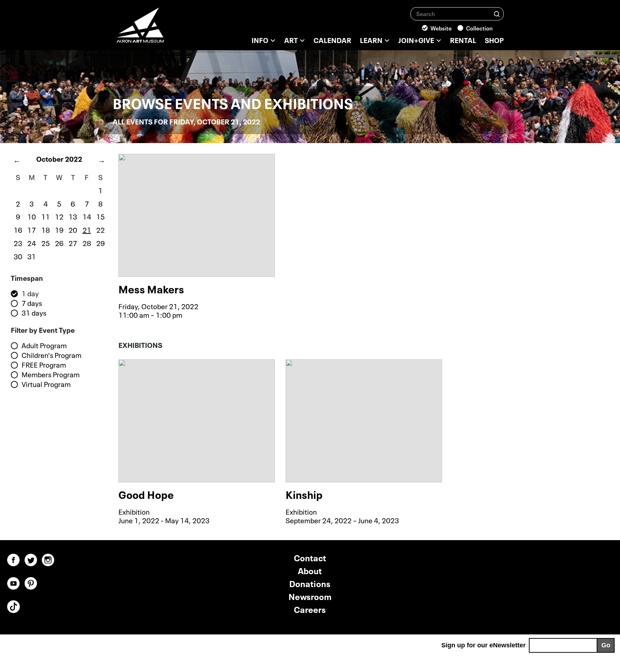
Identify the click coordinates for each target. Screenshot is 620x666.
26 (59, 242)
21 (87, 229)
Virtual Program (46, 384)
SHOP (494, 39)
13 (73, 216)
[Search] (497, 13)
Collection (479, 27)
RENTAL (463, 39)
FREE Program (44, 364)
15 (100, 216)
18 (45, 229)
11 (45, 216)
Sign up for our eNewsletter (483, 645)
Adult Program (44, 345)
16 (18, 229)
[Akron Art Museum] (159, 28)
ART (291, 39)
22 (100, 229)
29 (100, 242)
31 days (34, 312)
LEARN (371, 39)
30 (18, 255)
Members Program (51, 374)
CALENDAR (332, 39)
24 (31, 242)
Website (441, 27)
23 (18, 242)
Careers (310, 609)
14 (87, 216)
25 (45, 242)
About (310, 570)
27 (73, 242)
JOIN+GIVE (416, 39)
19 (59, 229)
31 (31, 255)
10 (31, 216)
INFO (260, 39)
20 (73, 229)
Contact (310, 557)
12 (59, 216)
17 (31, 229)
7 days (32, 303)
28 (87, 242)
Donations (309, 583)
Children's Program (51, 355)
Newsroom (310, 596)
